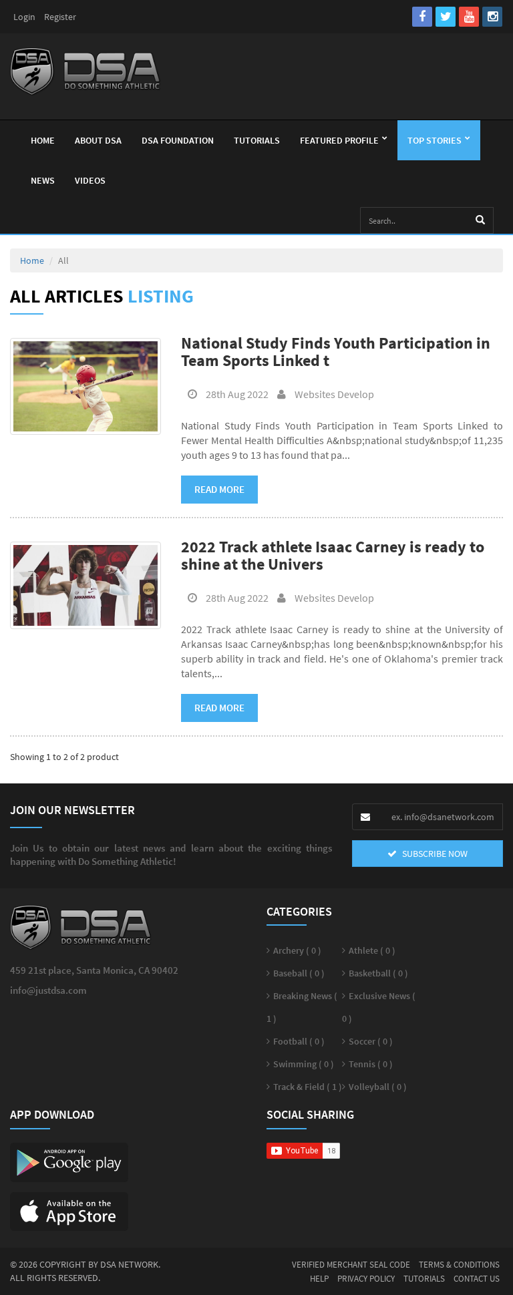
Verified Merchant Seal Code (351, 1264)
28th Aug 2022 (236, 394)
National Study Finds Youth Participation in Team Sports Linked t (335, 352)
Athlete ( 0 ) (372, 950)
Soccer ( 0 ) (371, 1041)
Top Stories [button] (434, 140)
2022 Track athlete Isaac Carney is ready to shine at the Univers (332, 555)
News (43, 180)
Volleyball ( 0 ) (378, 1087)
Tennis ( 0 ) (371, 1064)
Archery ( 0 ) (297, 950)
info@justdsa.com (48, 990)
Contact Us (477, 1278)
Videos (90, 180)
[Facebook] (422, 17)
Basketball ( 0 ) (378, 973)
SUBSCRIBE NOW (434, 854)
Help (319, 1278)
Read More (219, 489)
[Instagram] (492, 17)
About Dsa (98, 140)
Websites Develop (333, 394)
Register (60, 17)
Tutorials (257, 140)
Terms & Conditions (459, 1264)
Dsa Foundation (178, 140)
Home (43, 140)
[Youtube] (469, 17)
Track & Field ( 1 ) (307, 1087)
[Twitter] (446, 17)
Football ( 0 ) (299, 1041)
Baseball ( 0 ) (299, 973)
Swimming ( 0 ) (303, 1064)
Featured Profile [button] (339, 140)
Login (24, 17)
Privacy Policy (366, 1278)
